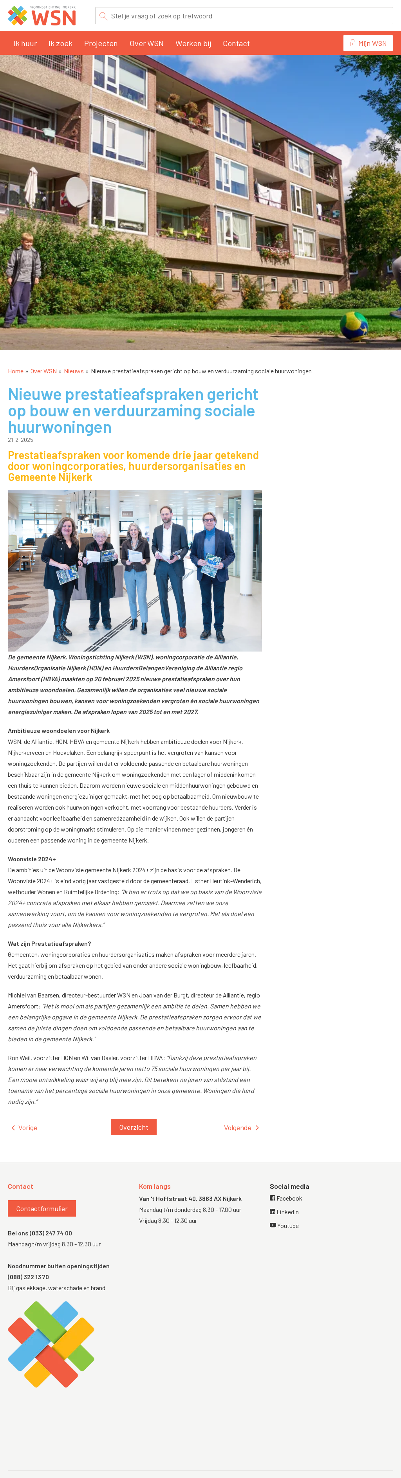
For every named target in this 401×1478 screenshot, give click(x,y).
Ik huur (25, 43)
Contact (236, 43)
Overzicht (133, 1127)
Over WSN (147, 43)
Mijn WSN (372, 43)
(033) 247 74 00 (51, 1233)
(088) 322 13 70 (28, 1276)
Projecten (101, 43)
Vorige (27, 1127)
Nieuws (74, 370)
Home (15, 370)
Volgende (237, 1127)
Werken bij (193, 43)
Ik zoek (60, 43)
